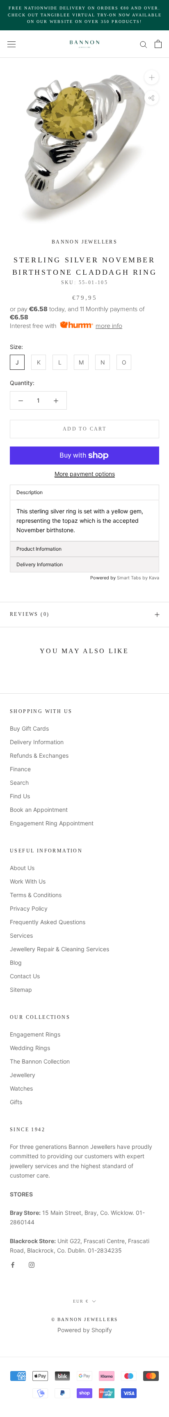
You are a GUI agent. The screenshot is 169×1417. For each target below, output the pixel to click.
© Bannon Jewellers (84, 1319)
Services (21, 935)
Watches (21, 1088)
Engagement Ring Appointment (52, 823)
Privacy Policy (29, 908)
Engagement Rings (35, 1034)
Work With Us (28, 881)
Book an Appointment (39, 809)
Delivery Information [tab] (39, 564)
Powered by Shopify (84, 1329)
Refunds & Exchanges (39, 755)
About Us (22, 867)
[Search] (143, 44)
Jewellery (22, 1074)
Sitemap (21, 989)
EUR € (81, 1301)
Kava (154, 578)
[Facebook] (13, 1264)
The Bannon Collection (40, 1061)
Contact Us (25, 976)
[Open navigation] (11, 44)
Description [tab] (29, 492)
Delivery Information (37, 741)
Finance (20, 768)
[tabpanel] (84, 520)
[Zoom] (151, 77)
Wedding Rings (30, 1047)
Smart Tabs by (133, 578)
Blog (16, 962)
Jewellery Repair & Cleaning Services (59, 948)
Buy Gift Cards (29, 728)
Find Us (20, 796)
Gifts (16, 1101)
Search (19, 782)
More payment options (85, 473)
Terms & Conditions (36, 894)
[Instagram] (31, 1264)
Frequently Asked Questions (47, 921)
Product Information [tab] (39, 549)
